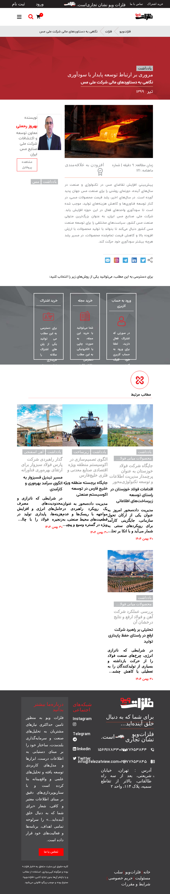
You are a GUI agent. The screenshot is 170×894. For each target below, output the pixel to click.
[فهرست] (19, 16)
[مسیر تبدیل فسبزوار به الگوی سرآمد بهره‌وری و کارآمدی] (39, 425)
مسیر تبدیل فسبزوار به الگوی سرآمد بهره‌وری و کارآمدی (42, 483)
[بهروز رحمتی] (49, 132)
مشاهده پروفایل (27, 165)
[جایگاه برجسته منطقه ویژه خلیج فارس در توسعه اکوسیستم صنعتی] (85, 425)
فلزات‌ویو (125, 32)
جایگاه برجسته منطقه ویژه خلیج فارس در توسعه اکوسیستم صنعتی (86, 488)
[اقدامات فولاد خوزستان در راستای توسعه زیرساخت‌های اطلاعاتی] (130, 425)
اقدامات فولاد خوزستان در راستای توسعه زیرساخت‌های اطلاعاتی (131, 495)
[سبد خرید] (39, 17)
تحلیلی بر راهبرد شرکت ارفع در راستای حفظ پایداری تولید (130, 635)
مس (35, 182)
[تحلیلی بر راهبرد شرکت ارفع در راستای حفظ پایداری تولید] (130, 571)
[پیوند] (144, 17)
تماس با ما (51, 852)
